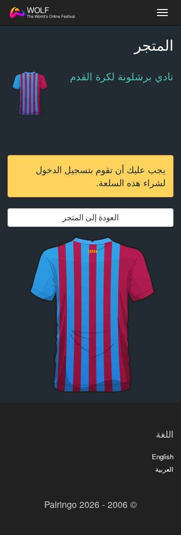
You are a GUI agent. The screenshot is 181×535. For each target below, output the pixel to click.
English (162, 456)
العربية (164, 469)
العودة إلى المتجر (90, 217)
